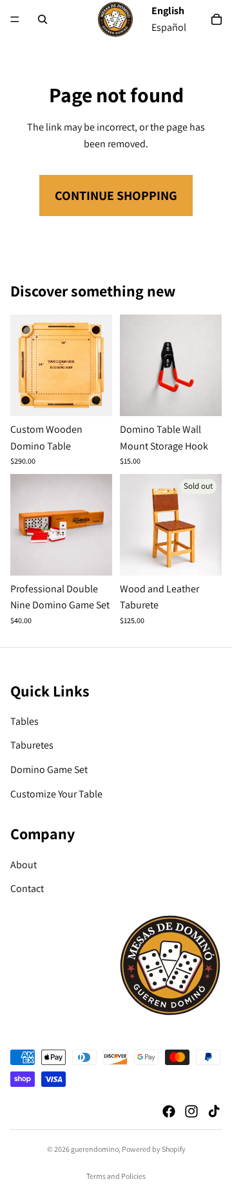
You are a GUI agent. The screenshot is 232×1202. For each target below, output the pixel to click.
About (23, 864)
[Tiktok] (214, 1111)
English (167, 10)
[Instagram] (191, 1111)
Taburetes (31, 745)
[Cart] (216, 19)
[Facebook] (169, 1111)
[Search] (42, 19)
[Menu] (15, 19)
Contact (27, 888)
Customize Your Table (56, 794)
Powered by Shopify (154, 1149)
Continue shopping (116, 195)
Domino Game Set (49, 769)
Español (168, 27)
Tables (24, 721)
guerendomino (95, 1149)
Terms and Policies (116, 1176)
